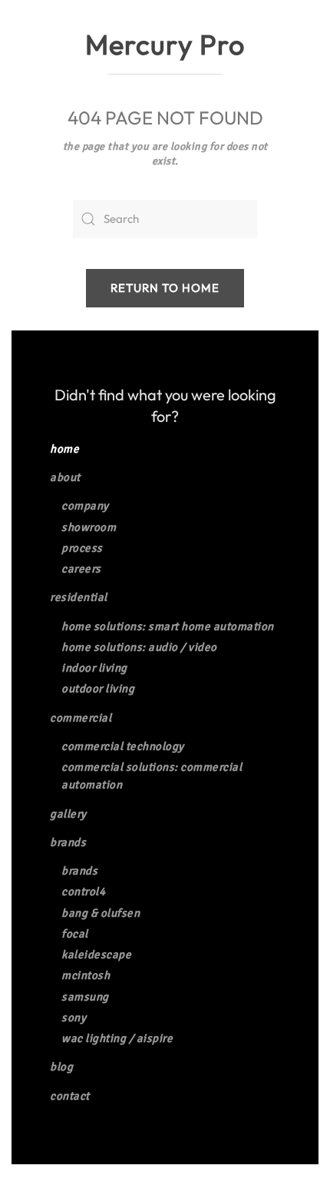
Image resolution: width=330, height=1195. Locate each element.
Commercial (80, 718)
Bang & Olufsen (100, 913)
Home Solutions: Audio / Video (139, 647)
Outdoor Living (97, 688)
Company (85, 506)
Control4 (83, 891)
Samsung (85, 997)
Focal (74, 934)
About (65, 477)
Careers (81, 569)
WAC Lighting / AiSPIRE (117, 1038)
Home (64, 449)
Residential (78, 597)
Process (82, 548)
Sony (73, 1017)
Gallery (68, 814)
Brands (68, 842)
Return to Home (165, 287)
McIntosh (85, 975)
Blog (61, 1067)
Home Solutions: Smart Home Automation (167, 626)
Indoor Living (94, 668)
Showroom (88, 527)
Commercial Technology (122, 746)
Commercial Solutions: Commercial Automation (151, 776)
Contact (70, 1096)
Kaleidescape (96, 954)
